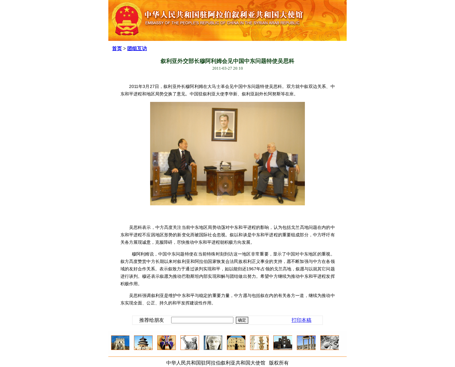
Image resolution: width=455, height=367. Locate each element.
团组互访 (137, 48)
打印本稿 (301, 320)
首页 (117, 48)
